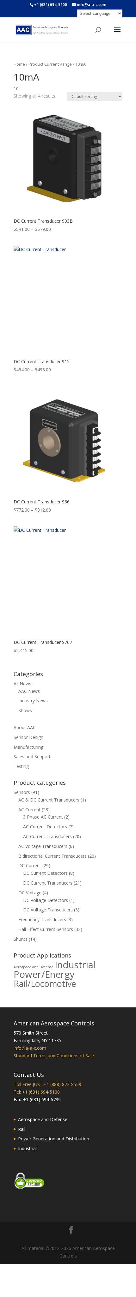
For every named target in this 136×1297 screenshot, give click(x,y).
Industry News (33, 701)
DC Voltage (29, 893)
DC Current (29, 865)
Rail (21, 1129)
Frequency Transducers (42, 919)
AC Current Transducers (47, 836)
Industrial (75, 964)
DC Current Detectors (45, 873)
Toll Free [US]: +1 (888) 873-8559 (47, 1084)
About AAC (25, 727)
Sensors (22, 792)
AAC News (29, 691)
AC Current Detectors (45, 827)
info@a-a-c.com (30, 1048)
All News (22, 684)
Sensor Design (28, 737)
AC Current (29, 810)
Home (19, 64)
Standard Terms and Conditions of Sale (54, 1056)
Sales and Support (32, 757)
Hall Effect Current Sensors (45, 929)
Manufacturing (28, 747)
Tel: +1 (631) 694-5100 (37, 1092)
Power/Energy (44, 974)
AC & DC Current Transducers (48, 800)
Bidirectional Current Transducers (52, 856)
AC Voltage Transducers (42, 846)
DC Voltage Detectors (45, 900)
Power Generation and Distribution (53, 1139)
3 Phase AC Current (43, 817)
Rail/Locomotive (45, 983)
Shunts (21, 939)
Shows (25, 710)
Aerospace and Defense (33, 967)
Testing (21, 766)
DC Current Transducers (47, 883)
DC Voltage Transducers (48, 910)
